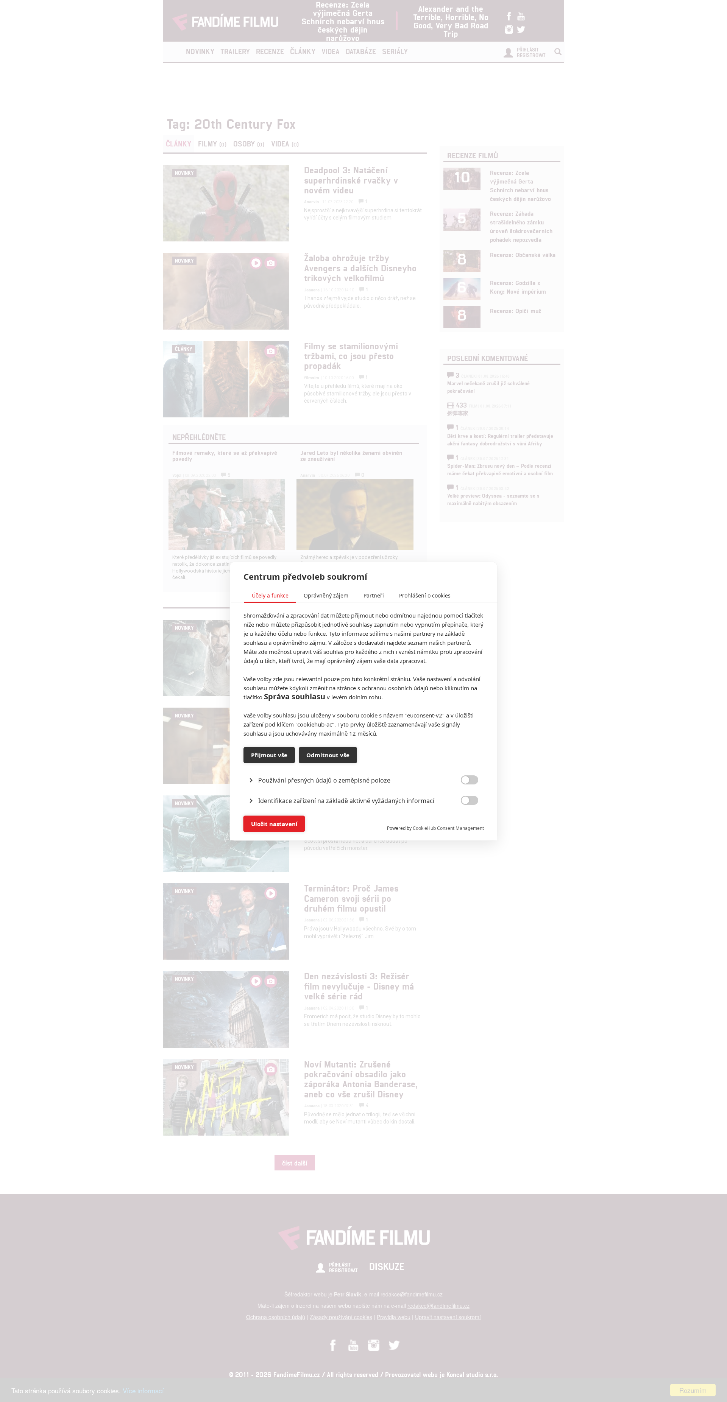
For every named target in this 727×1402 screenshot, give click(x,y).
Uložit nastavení (274, 824)
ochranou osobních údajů (395, 687)
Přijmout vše (269, 755)
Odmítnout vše (327, 755)
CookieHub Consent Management (448, 828)
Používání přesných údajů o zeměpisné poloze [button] (324, 780)
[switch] (463, 819)
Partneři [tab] (374, 595)
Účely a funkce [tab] (270, 595)
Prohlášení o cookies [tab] (425, 595)
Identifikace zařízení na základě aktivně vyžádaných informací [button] (346, 800)
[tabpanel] (363, 762)
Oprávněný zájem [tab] (326, 595)
